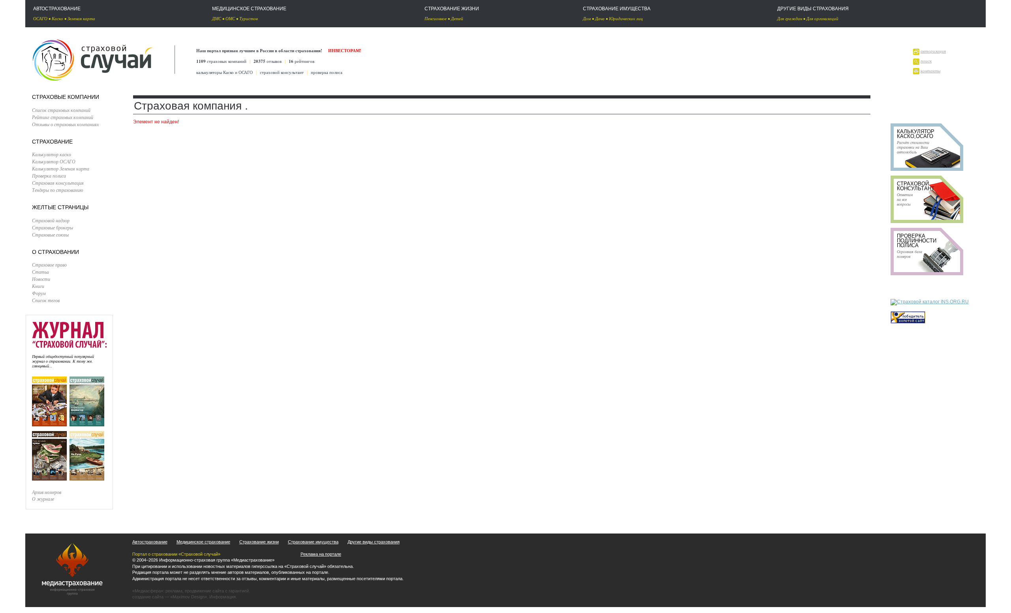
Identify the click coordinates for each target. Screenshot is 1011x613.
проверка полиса (326, 72)
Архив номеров (46, 492)
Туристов (248, 18)
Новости (41, 279)
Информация (222, 596)
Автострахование (57, 8)
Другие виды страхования (813, 8)
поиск (926, 61)
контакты (930, 71)
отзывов (268, 61)
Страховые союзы (50, 234)
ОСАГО (40, 18)
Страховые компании (65, 97)
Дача (600, 18)
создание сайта (147, 596)
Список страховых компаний (61, 110)
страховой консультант (282, 72)
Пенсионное (436, 18)
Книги (38, 286)
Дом (587, 18)
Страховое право (49, 264)
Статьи (40, 272)
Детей (457, 18)
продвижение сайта (204, 590)
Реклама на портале (321, 554)
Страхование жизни (452, 8)
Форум (39, 293)
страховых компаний (221, 61)
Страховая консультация (58, 183)
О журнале (43, 499)
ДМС (216, 18)
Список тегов (46, 300)
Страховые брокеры (52, 227)
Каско (57, 18)
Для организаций (822, 18)
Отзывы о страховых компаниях (65, 124)
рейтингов (301, 61)
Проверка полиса (49, 175)
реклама (173, 590)
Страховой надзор (51, 220)
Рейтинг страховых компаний (62, 117)
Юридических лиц (626, 18)
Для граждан (789, 18)
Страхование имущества (616, 8)
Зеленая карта (81, 18)
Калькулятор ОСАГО (53, 161)
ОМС (230, 18)
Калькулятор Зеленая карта (60, 168)
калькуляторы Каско (215, 72)
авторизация (933, 51)
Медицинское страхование (249, 8)
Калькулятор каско (51, 154)
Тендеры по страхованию (57, 190)
